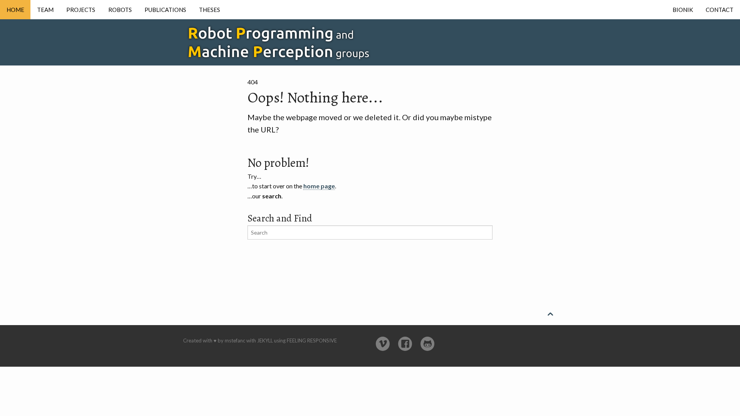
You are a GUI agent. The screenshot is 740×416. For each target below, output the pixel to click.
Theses (209, 9)
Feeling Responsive (312, 340)
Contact (719, 9)
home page (319, 186)
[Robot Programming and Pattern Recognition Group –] (298, 40)
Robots (120, 9)
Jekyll (265, 340)
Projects (80, 9)
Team (45, 9)
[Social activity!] (405, 344)
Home (15, 9)
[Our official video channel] (383, 344)
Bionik (683, 9)
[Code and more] (427, 344)
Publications (165, 9)
